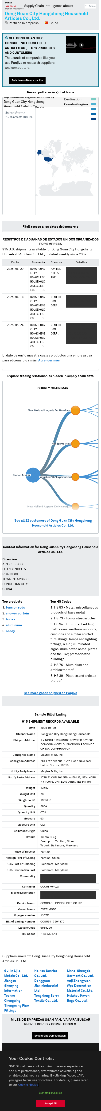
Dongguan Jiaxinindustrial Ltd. (46, 985)
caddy (10, 631)
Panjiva (14, 5)
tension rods (15, 607)
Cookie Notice (28, 1084)
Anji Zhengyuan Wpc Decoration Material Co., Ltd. (80, 985)
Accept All (50, 1103)
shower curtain (17, 613)
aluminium (14, 625)
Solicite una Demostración (27, 80)
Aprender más (49, 360)
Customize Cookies (50, 1093)
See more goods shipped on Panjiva (50, 693)
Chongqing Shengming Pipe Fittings (16, 1005)
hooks (10, 619)
